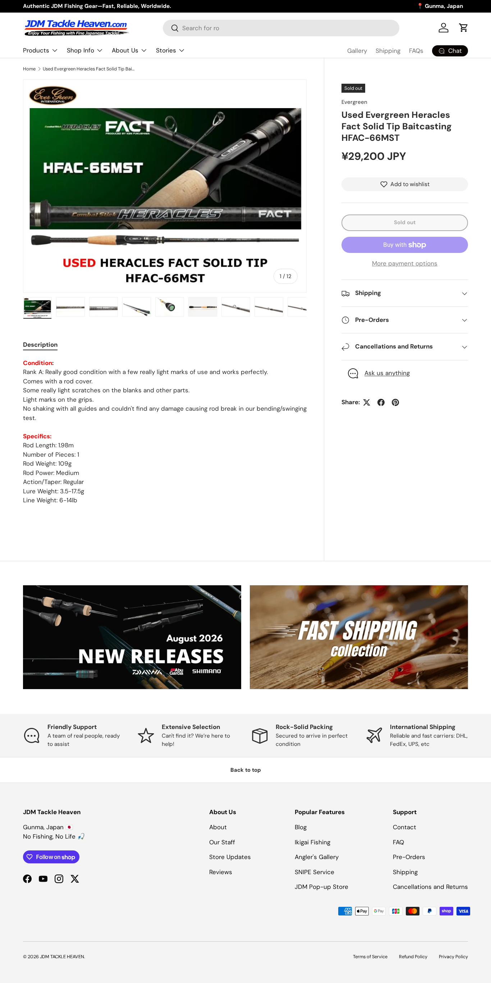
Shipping (388, 51)
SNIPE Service (314, 872)
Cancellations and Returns (430, 887)
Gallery (357, 51)
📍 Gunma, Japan (440, 6)
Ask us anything (387, 373)
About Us (125, 50)
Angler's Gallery (317, 857)
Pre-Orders (409, 857)
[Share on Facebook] (381, 402)
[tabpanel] (165, 435)
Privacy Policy (453, 957)
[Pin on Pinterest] (395, 402)
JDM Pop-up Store (321, 887)
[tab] (40, 344)
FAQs (416, 51)
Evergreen (354, 102)
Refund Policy (413, 957)
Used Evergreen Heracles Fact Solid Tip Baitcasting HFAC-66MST (88, 69)
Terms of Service (370, 957)
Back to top (245, 770)
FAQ (398, 842)
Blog (301, 827)
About (218, 827)
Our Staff (222, 842)
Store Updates (230, 857)
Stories (166, 50)
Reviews (220, 872)
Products (36, 50)
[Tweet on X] (366, 402)
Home (29, 69)
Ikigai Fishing (312, 842)
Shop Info (80, 50)
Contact (404, 827)
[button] (464, 28)
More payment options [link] (404, 263)
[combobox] (281, 28)
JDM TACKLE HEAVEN (62, 957)
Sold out (405, 222)
